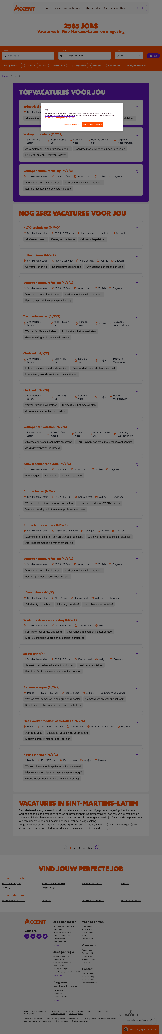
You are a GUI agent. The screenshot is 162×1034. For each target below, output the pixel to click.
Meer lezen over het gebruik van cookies (59, 117)
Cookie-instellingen (71, 124)
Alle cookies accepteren (92, 124)
